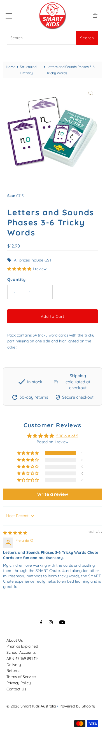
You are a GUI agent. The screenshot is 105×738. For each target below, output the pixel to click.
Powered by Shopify (77, 706)
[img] (15, 532)
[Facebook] (41, 622)
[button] (19, 268)
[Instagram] (51, 622)
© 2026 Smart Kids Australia (31, 706)
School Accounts (21, 652)
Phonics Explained (22, 646)
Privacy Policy (18, 682)
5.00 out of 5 (67, 435)
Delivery (13, 664)
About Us (14, 640)
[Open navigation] (9, 15)
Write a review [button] (52, 494)
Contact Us (16, 688)
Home (10, 67)
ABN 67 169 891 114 (22, 658)
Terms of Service (21, 676)
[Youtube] (62, 622)
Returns (13, 670)
